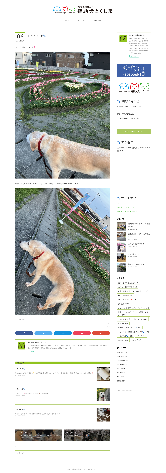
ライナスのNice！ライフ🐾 (129, 327)
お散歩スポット (140, 291)
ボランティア (140, 319)
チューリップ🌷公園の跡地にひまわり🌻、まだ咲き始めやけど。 (35, 393)
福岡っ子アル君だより (136, 264)
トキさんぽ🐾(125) (20, 319)
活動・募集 (98, 20)
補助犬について (81, 20)
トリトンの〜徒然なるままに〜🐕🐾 (133, 332)
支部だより (124, 319)
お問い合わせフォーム (134, 131)
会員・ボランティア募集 (127, 211)
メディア (141, 336)
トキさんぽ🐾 (20, 368)
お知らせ (123, 340)
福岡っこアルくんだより (128, 283)
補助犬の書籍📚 (125, 295)
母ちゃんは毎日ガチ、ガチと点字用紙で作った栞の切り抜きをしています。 (38, 414)
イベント (123, 323)
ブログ (136, 340)
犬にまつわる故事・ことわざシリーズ (133, 308)
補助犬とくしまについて (127, 207)
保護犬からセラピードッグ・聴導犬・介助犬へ (133, 313)
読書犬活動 (124, 291)
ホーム (66, 20)
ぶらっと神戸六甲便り (136, 244)
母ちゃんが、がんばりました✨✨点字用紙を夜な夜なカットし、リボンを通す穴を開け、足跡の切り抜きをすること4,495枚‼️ (54, 373)
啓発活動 (123, 304)
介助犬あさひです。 (135, 254)
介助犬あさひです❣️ (127, 299)
